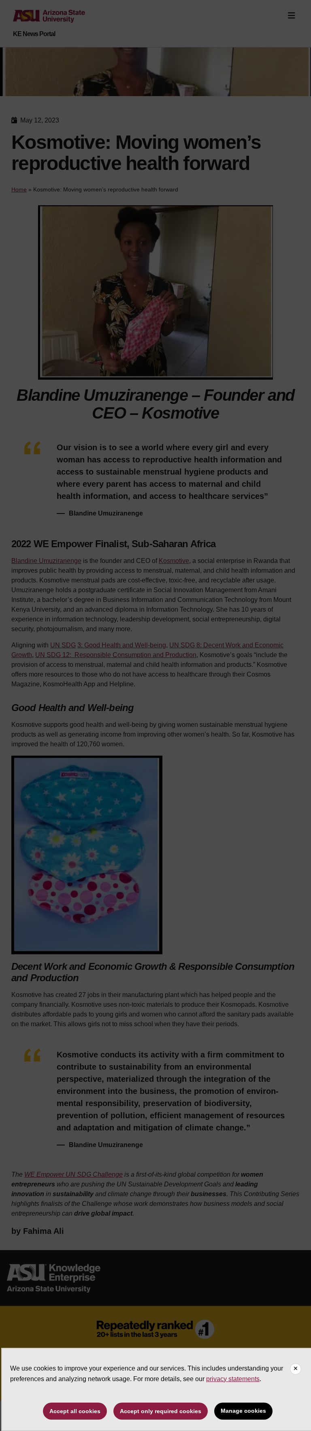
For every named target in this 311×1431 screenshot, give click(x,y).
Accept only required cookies (160, 1411)
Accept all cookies (74, 1411)
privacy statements (233, 1378)
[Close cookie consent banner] (295, 1369)
